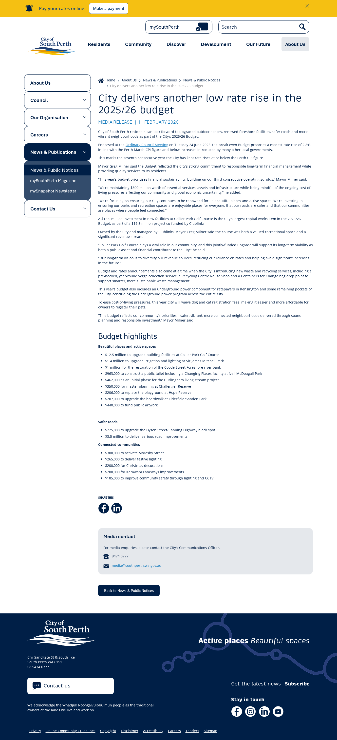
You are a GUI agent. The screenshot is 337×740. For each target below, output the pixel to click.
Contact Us (42, 209)
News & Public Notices (54, 170)
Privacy (35, 731)
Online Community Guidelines (70, 731)
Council (39, 100)
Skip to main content (49, 27)
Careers (39, 135)
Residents (99, 44)
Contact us (57, 686)
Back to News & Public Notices (129, 590)
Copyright (108, 731)
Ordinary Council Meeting (147, 144)
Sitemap (210, 731)
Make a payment (108, 8)
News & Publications (53, 152)
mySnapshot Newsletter (53, 191)
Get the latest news (256, 684)
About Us (295, 44)
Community (138, 44)
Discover (176, 44)
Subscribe (297, 684)
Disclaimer (129, 731)
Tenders (192, 731)
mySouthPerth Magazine (53, 180)
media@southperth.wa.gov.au (136, 565)
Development (216, 44)
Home (110, 80)
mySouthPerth (165, 27)
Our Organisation (49, 117)
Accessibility (153, 731)
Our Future (258, 44)
